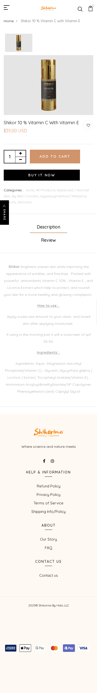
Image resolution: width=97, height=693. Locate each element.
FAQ (48, 547)
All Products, (46, 190)
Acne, (31, 190)
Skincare (25, 202)
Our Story (48, 539)
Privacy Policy (48, 494)
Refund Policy (48, 486)
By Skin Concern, (26, 196)
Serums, (11, 202)
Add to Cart (55, 156)
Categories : (14, 190)
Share (4, 215)
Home (9, 21)
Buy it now (41, 175)
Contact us (48, 575)
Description (48, 227)
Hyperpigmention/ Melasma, (63, 196)
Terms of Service (48, 503)
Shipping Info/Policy (48, 511)
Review (48, 240)
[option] (19, 43)
